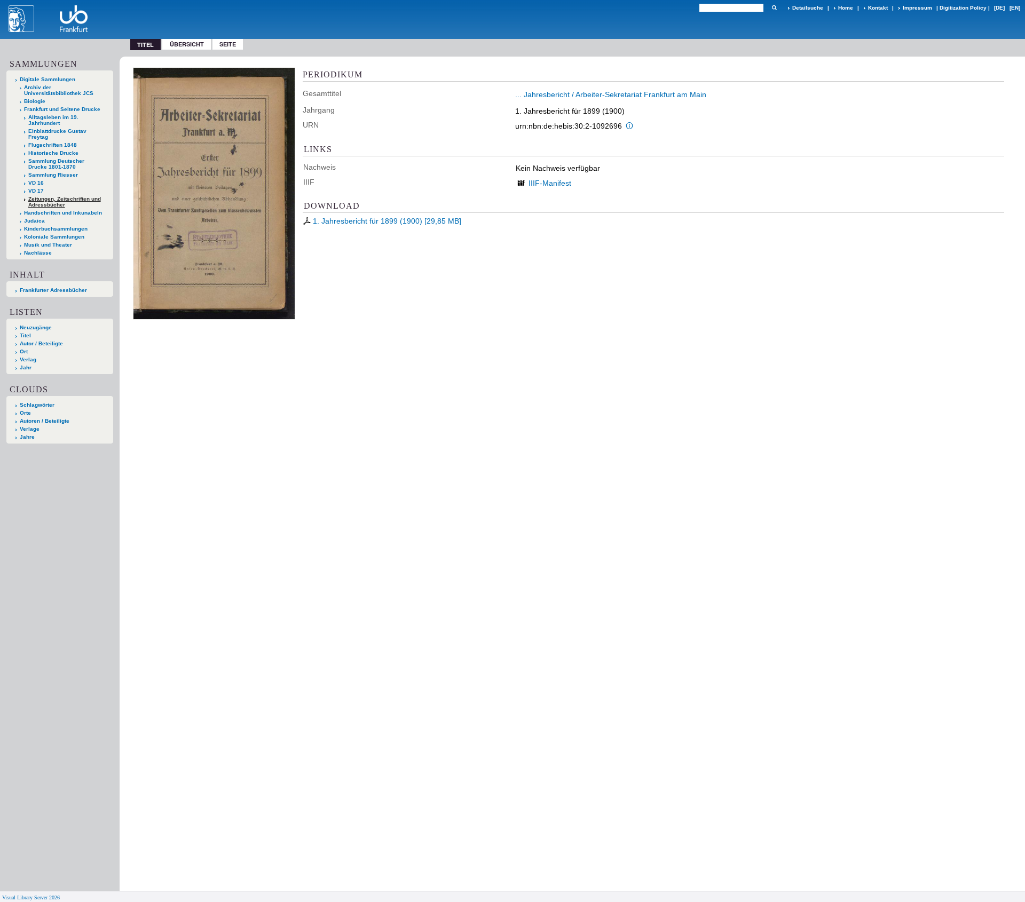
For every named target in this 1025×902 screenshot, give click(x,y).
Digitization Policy (963, 8)
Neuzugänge (36, 327)
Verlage (30, 429)
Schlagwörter (37, 405)
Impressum (917, 8)
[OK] (774, 7)
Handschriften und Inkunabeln (63, 213)
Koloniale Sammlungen (54, 237)
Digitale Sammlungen (47, 79)
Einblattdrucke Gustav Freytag (57, 134)
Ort (24, 351)
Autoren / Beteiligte (44, 421)
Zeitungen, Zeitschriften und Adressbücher (64, 202)
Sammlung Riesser (53, 175)
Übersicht (187, 44)
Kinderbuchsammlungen (56, 229)
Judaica (34, 221)
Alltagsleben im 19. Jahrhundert (53, 120)
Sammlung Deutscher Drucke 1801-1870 (56, 164)
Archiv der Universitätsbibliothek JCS (58, 90)
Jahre (27, 437)
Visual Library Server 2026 (31, 897)
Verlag (28, 359)
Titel (25, 335)
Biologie (34, 101)
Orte (25, 413)
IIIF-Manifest (550, 183)
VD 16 (36, 183)
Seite (227, 44)
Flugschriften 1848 (52, 145)
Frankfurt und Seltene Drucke (62, 109)
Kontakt (878, 8)
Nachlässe (38, 253)
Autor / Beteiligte (41, 343)
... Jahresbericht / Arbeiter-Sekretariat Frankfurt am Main (610, 94)
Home (845, 8)
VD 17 (36, 191)
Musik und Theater (48, 245)
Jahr (25, 367)
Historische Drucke (53, 153)
